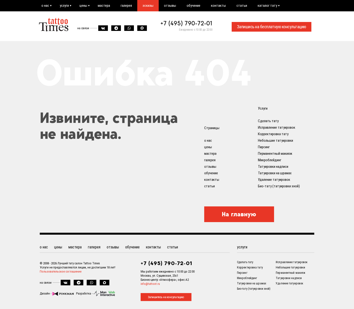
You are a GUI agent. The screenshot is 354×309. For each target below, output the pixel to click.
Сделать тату (268, 121)
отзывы (170, 5)
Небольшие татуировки (275, 140)
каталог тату (267, 5)
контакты (218, 5)
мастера (104, 5)
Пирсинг (264, 147)
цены (83, 5)
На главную (239, 214)
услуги (64, 5)
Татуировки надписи (273, 166)
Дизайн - (46, 293)
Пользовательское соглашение (60, 271)
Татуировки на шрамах (275, 173)
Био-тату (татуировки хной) (279, 186)
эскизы (148, 5)
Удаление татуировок (274, 179)
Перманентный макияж (275, 153)
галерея (126, 5)
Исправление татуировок (276, 127)
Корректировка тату (273, 134)
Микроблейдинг (269, 160)
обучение (193, 5)
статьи (241, 5)
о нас (45, 5)
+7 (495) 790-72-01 (186, 23)
